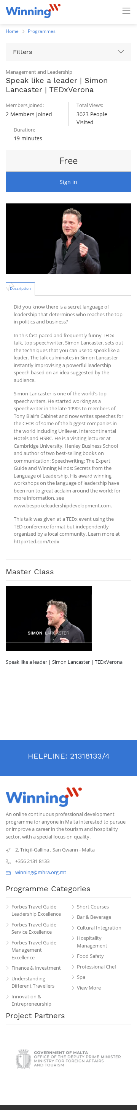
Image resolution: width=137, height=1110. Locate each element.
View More (89, 987)
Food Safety (90, 955)
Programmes (42, 31)
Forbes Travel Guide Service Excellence (33, 928)
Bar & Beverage (94, 916)
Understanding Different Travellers (32, 982)
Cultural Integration (99, 927)
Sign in (68, 181)
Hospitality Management (92, 941)
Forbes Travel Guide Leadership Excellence (36, 910)
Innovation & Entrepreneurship (31, 1000)
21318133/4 (90, 756)
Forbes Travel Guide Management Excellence (33, 950)
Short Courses (93, 906)
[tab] (20, 288)
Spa (81, 976)
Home (12, 31)
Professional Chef (96, 966)
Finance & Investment (36, 967)
